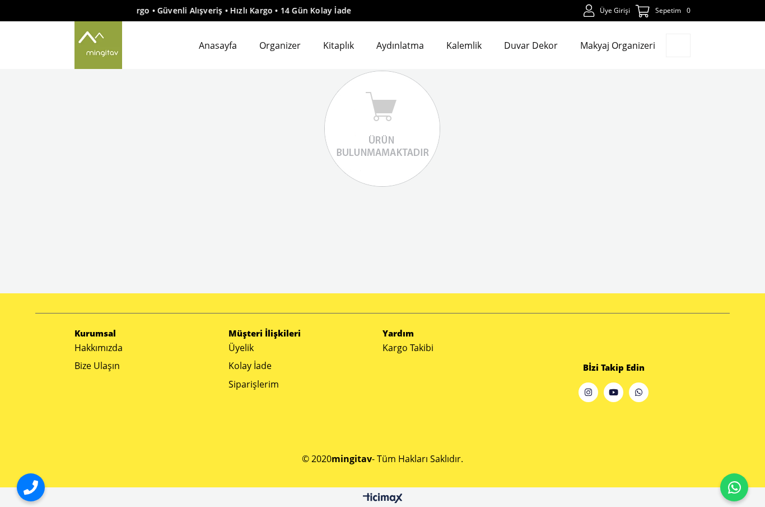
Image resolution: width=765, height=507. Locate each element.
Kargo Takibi (407, 348)
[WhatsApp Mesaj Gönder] (734, 487)
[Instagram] (588, 392)
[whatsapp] (639, 392)
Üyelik (241, 348)
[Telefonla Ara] (31, 487)
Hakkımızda (98, 348)
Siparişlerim (253, 384)
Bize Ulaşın (97, 365)
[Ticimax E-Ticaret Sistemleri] (383, 498)
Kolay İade (250, 365)
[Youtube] (613, 392)
